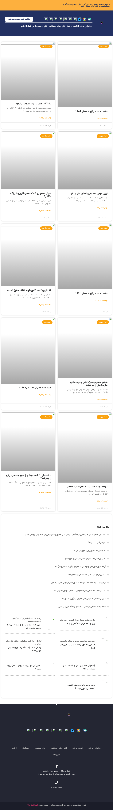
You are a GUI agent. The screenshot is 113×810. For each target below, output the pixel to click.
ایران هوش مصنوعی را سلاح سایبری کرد (88, 193)
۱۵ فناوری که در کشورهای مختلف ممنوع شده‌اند (28, 290)
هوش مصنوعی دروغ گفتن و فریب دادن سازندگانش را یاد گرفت (88, 383)
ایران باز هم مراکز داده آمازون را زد (81, 623)
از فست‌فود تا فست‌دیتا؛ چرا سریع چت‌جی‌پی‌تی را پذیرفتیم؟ (28, 476)
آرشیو (23, 26)
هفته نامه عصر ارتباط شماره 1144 (91, 111)
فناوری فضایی (41, 26)
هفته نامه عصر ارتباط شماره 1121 (91, 293)
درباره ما (56, 754)
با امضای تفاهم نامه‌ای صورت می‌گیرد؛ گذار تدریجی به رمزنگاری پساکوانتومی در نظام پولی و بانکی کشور (86, 5)
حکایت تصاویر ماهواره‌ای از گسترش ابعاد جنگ (77, 620)
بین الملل (30, 26)
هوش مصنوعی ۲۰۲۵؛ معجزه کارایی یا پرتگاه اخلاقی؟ (30, 195)
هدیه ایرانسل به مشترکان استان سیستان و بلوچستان (85, 558)
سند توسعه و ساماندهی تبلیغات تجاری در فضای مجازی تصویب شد (80, 590)
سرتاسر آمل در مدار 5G (97, 542)
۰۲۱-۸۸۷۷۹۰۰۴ (56, 787)
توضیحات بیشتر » (101, 118)
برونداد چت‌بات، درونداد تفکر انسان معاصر (87, 486)
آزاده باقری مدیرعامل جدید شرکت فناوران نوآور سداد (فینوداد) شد (80, 566)
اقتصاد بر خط (72, 26)
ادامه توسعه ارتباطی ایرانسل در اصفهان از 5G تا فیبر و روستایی (82, 606)
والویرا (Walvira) (33, 805)
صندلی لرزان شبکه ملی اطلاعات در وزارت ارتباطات (87, 574)
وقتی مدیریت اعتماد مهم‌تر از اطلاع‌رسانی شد (77, 641)
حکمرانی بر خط (86, 26)
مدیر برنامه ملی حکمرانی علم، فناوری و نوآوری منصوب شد (83, 598)
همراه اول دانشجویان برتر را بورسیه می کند (89, 550)
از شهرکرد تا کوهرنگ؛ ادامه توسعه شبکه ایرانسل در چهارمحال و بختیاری (78, 582)
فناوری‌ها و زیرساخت (57, 26)
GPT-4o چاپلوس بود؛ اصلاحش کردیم (33, 104)
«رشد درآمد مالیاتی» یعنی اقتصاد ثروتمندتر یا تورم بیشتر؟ (81, 686)
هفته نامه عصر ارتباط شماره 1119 (35, 388)
